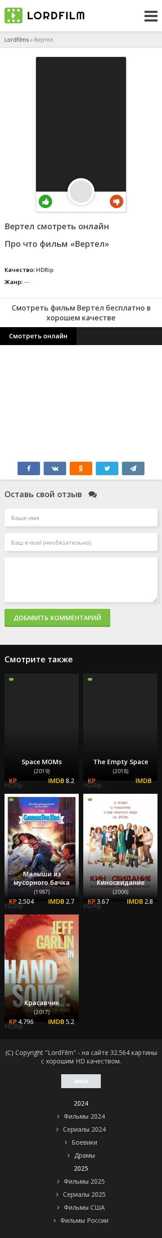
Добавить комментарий (57, 617)
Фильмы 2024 (84, 1116)
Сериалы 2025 (84, 1194)
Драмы (84, 1155)
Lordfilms (16, 40)
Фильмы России (84, 1220)
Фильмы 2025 (84, 1181)
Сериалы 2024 (84, 1129)
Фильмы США (84, 1207)
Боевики (84, 1142)
